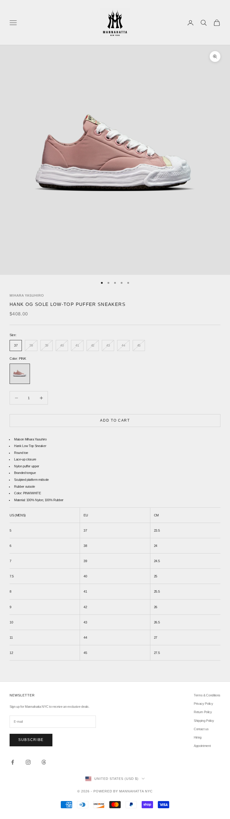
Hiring (198, 737)
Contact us (201, 729)
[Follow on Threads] (44, 762)
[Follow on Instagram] (28, 762)
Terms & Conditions (207, 695)
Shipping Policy (204, 720)
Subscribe (31, 740)
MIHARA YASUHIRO (27, 295)
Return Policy (203, 712)
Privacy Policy (203, 703)
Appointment (202, 746)
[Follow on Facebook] (13, 762)
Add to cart (115, 420)
